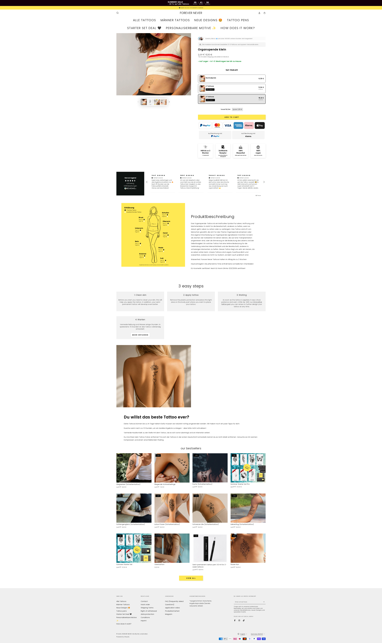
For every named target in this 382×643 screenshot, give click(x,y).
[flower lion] (248, 548)
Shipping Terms (147, 608)
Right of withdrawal (149, 611)
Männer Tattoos (123, 604)
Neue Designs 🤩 (123, 608)
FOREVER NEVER (127, 634)
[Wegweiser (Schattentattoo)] (134, 468)
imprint (143, 621)
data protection (147, 614)
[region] (205, 182)
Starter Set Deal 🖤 (124, 614)
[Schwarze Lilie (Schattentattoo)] (210, 508)
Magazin (168, 614)
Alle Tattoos (121, 601)
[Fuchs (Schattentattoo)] (210, 467)
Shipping (210, 57)
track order (145, 604)
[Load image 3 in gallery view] (157, 102)
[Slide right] (169, 102)
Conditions (145, 617)
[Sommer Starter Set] (134, 548)
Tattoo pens (121, 611)
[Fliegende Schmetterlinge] (172, 468)
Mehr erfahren (140, 335)
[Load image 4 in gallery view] (164, 102)
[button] (117, 13)
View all (191, 578)
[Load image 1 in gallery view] (144, 102)
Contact (144, 601)
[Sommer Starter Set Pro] (248, 467)
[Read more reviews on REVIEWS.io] (130, 188)
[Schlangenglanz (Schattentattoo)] (134, 508)
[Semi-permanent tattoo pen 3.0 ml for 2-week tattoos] (210, 548)
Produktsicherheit (172, 611)
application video (172, 608)
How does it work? (123, 624)
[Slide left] (138, 102)
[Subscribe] (264, 602)
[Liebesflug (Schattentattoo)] (248, 508)
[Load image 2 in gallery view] (150, 102)
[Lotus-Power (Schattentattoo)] (172, 508)
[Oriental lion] (172, 548)
